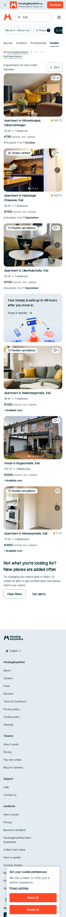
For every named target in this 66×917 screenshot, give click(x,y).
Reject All (33, 897)
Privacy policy (12, 709)
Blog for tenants (13, 767)
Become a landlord (15, 829)
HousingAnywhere (17, 52)
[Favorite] (57, 490)
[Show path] (36, 52)
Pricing (7, 751)
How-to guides (12, 857)
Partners (9, 693)
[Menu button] (58, 17)
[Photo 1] (29, 113)
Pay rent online (12, 759)
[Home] (7, 17)
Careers (8, 678)
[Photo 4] (35, 113)
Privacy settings (19, 888)
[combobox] (35, 17)
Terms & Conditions (15, 701)
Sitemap (8, 724)
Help (6, 787)
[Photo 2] (31, 113)
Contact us (10, 794)
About (7, 670)
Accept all (33, 909)
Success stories (13, 865)
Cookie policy (12, 716)
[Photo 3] (33, 113)
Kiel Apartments (13, 56)
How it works (11, 744)
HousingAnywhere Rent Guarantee (17, 839)
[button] (18, 30)
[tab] (8, 43)
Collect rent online (14, 849)
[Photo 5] (37, 113)
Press (7, 685)
